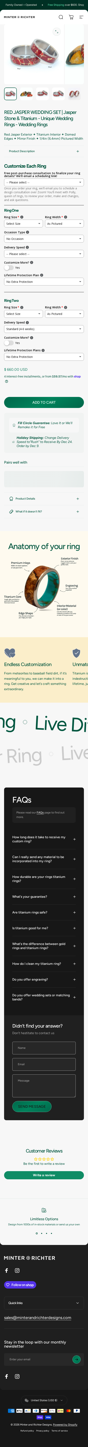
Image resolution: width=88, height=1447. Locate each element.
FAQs (40, 812)
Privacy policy (42, 1430)
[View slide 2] (41, 1233)
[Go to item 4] (58, 94)
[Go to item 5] (74, 94)
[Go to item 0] (10, 94)
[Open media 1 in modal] (57, 32)
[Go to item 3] (42, 94)
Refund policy (27, 1430)
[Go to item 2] (26, 94)
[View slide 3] (46, 1233)
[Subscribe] (76, 1359)
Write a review (44, 1175)
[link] (36, 653)
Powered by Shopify (65, 1424)
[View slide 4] (51, 1233)
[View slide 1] (36, 1233)
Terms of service (60, 1430)
